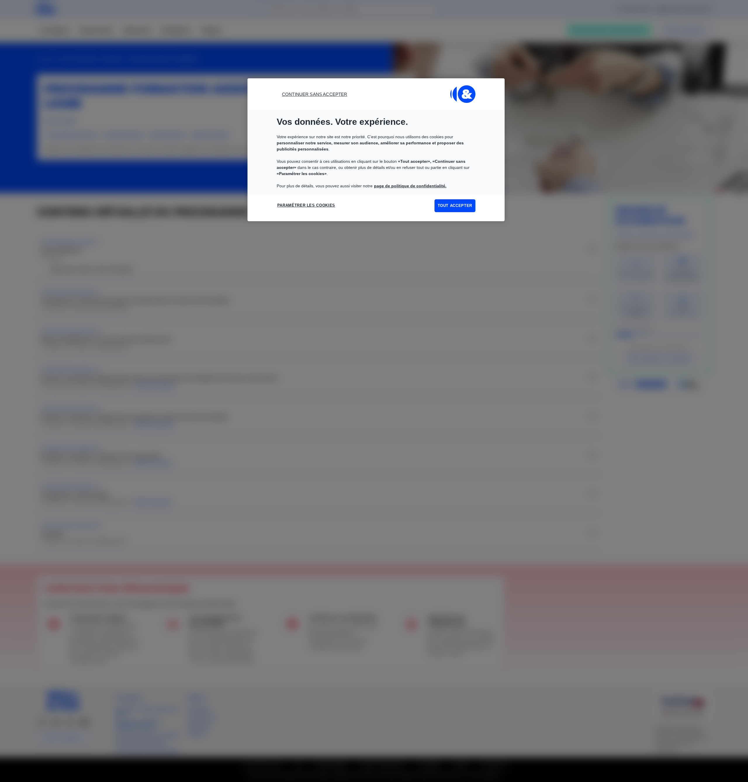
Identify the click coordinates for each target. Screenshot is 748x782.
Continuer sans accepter (314, 94)
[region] (376, 149)
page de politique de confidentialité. (410, 186)
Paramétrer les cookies (306, 205)
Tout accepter (455, 205)
